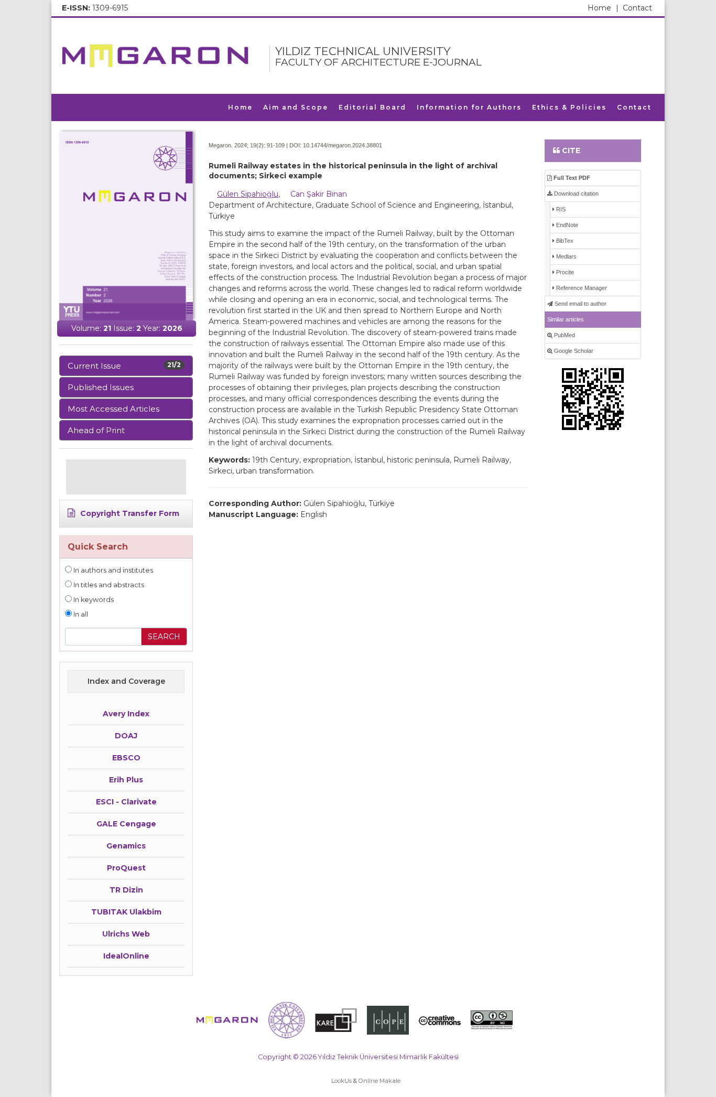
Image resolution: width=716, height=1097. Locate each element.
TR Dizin (126, 890)
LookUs (341, 1080)
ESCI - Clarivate (126, 801)
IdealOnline (126, 956)
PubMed (563, 335)
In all (80, 614)
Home (603, 8)
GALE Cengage (126, 824)
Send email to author (579, 303)
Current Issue (124, 366)
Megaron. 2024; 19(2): (237, 145)
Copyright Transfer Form (128, 513)
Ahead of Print (96, 430)
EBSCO (126, 757)
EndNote (566, 225)
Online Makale (379, 1080)
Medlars (566, 256)
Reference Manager (581, 288)
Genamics (126, 846)
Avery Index (126, 713)
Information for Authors (469, 107)
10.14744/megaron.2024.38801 (342, 145)
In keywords (93, 600)
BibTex (564, 241)
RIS (560, 209)
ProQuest (126, 868)
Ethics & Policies (569, 107)
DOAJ (126, 735)
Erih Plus (126, 779)
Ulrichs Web (126, 934)
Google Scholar (572, 351)
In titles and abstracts (108, 585)
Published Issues (101, 387)
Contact (637, 8)
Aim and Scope (295, 107)
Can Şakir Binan (318, 194)
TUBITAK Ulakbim (126, 912)
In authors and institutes (112, 570)
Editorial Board (372, 107)
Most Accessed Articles (113, 409)
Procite (564, 272)
